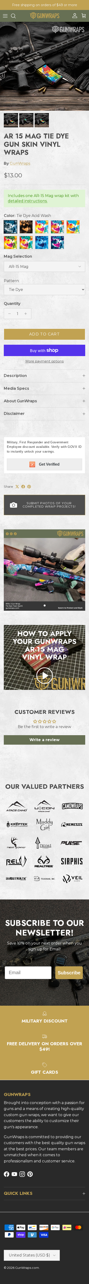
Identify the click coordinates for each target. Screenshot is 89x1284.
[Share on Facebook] (23, 486)
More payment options (44, 361)
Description (15, 375)
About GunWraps (20, 401)
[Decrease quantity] (8, 313)
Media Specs (16, 388)
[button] (44, 675)
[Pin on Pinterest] (29, 486)
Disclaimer (14, 413)
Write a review (44, 740)
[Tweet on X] (17, 486)
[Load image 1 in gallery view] (44, 66)
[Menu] (5, 16)
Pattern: (11, 281)
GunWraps (20, 163)
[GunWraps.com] (44, 15)
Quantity (12, 303)
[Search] (15, 16)
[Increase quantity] (27, 313)
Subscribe (69, 972)
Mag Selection (18, 256)
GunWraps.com (27, 1268)
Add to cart (44, 334)
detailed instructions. (27, 201)
